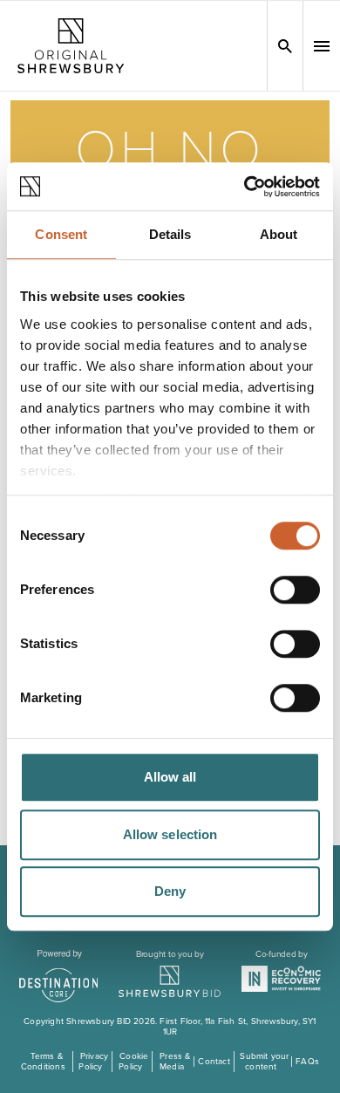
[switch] (295, 590)
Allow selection (170, 834)
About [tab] (279, 234)
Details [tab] (170, 234)
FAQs (307, 1061)
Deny (170, 891)
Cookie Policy (133, 1061)
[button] (321, 46)
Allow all (170, 776)
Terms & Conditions (43, 1061)
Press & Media (175, 1061)
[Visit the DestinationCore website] (59, 976)
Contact (213, 1061)
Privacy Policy (93, 1061)
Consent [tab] (61, 234)
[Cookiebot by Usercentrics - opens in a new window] (244, 186)
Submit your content (264, 1061)
